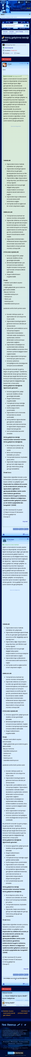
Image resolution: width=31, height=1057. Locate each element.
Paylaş (21, 529)
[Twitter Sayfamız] (25, 1025)
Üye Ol (21, 2)
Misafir (29, 8)
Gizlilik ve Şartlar (24, 1041)
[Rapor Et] (4, 534)
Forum (6, 31)
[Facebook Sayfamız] (22, 1025)
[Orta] (21, 45)
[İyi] (23, 45)
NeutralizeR (15, 1049)
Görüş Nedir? (10, 1003)
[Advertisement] (15, 142)
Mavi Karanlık (11, 1030)
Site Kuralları (15, 1041)
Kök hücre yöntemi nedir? (23, 1012)
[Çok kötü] (17, 45)
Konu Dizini (7, 1041)
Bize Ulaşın (19, 1043)
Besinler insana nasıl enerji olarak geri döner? (9, 1013)
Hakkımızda (12, 1043)
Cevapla (26, 534)
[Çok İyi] (25, 45)
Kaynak (25, 521)
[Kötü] (19, 45)
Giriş (28, 2)
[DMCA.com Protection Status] (15, 1054)
